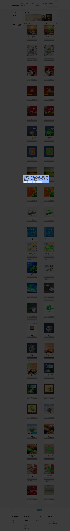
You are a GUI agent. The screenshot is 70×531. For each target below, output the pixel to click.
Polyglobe (13, 522)
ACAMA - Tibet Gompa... (49, 334)
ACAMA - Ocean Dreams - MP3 (32, 273)
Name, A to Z (51, 23)
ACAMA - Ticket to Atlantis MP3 (32, 394)
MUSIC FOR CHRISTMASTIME (16, 20)
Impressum (25, 524)
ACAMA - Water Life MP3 (32, 455)
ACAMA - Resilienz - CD (49, 293)
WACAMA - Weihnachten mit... (49, 495)
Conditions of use (26, 527)
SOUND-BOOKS (15, 23)
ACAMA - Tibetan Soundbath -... (32, 374)
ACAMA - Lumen (32, 157)
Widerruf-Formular (26, 528)
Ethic (12, 521)
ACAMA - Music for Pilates (32, 253)
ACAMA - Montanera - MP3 (49, 218)
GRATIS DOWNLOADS (30, 5)
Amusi (13, 520)
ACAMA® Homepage (26, 518)
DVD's (22, 5)
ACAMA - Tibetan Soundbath (49, 354)
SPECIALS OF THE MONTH (17, 24)
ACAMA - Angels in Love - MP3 (49, 56)
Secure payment (26, 523)
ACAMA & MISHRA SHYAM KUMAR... (32, 36)
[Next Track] (30, 39)
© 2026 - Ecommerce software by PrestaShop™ (35, 529)
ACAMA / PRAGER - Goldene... (32, 495)
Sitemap (25, 526)
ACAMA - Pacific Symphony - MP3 (32, 293)
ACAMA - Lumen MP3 (49, 157)
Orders (37, 519)
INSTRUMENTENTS (52, 3)
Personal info (37, 518)
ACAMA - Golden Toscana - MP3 (49, 117)
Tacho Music (13, 518)
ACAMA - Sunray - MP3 (32, 334)
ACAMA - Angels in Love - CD (32, 56)
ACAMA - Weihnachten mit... (49, 455)
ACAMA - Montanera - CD (32, 218)
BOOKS (25, 5)
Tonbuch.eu (13, 519)
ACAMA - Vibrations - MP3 (32, 435)
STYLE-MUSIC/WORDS (44, 3)
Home (14, 12)
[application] (32, 39)
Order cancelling (52, 523)
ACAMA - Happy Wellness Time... (32, 137)
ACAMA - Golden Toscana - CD (32, 117)
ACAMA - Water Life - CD (49, 435)
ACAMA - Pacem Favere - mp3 (49, 273)
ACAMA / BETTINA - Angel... (32, 475)
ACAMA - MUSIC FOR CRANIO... (32, 238)
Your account (38, 516)
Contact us (25, 525)
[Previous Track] (28, 39)
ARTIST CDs (38, 3)
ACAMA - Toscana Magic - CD (49, 394)
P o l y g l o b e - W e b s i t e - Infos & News (28, 3)
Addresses (37, 521)
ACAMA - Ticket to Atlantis (49, 374)
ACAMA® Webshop (26, 519)
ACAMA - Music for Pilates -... (49, 253)
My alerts (37, 522)
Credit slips (37, 520)
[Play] (29, 39)
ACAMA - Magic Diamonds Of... (49, 177)
